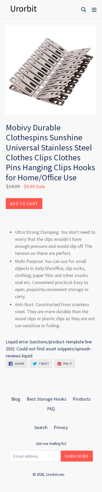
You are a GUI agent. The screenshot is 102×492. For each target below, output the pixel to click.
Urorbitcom (55, 474)
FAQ (51, 409)
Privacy (61, 427)
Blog (15, 399)
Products (82, 399)
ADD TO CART (24, 203)
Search (40, 427)
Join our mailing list (51, 443)
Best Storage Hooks (46, 399)
